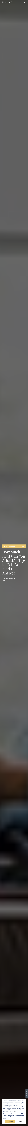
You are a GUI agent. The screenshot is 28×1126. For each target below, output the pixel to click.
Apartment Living (9, 546)
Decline (20, 1121)
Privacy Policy (15, 1111)
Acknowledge (10, 1121)
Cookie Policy (8, 1111)
